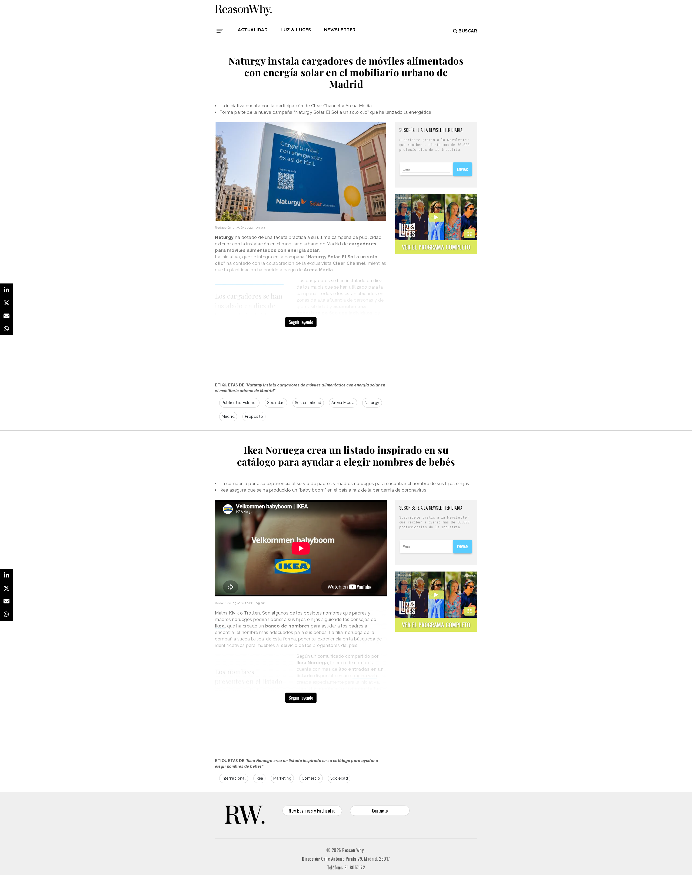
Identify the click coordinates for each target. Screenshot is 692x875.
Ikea (259, 778)
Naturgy (372, 402)
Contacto (380, 810)
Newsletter (340, 29)
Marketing (282, 778)
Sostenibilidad (308, 402)
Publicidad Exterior (239, 402)
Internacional (234, 778)
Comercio (311, 778)
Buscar (467, 31)
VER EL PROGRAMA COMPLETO (436, 247)
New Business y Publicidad (312, 810)
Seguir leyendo (301, 322)
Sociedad (276, 402)
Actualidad (253, 29)
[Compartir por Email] (6, 315)
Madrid (228, 416)
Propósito (254, 416)
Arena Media (343, 402)
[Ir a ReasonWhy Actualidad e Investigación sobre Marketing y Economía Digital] (243, 9)
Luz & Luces (296, 29)
